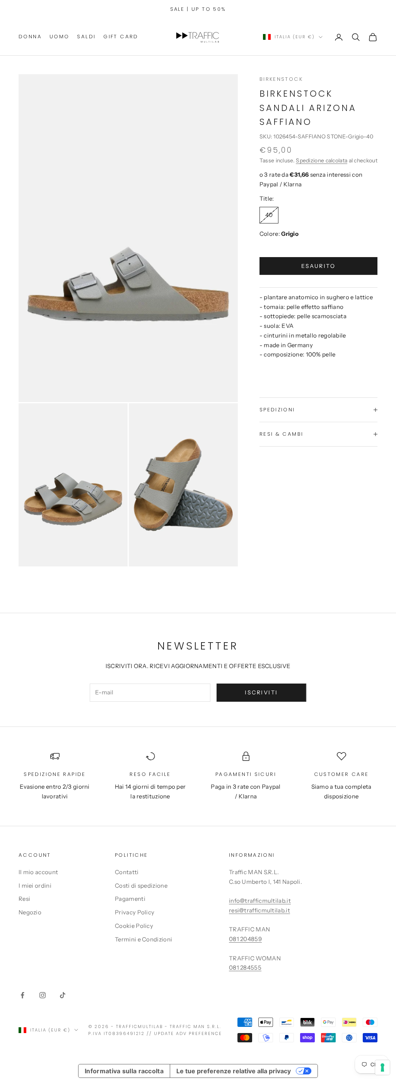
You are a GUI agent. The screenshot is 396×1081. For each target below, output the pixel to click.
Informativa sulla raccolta (124, 1071)
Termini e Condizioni (143, 939)
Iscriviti (261, 692)
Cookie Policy (134, 925)
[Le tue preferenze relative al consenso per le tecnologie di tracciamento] (382, 1067)
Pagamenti (130, 898)
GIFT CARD (120, 36)
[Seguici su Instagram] (42, 995)
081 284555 (245, 967)
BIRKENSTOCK (281, 79)
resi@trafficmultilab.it (259, 910)
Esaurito (318, 266)
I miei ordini (35, 885)
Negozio (30, 912)
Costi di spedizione (141, 885)
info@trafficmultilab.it (260, 900)
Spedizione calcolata (321, 160)
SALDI (86, 36)
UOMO (60, 36)
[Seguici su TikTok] (63, 995)
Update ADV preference (188, 1033)
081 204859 (245, 939)
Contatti (126, 872)
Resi (24, 898)
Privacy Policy (134, 912)
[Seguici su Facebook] (22, 995)
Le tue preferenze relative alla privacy (233, 1071)
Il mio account (38, 872)
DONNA (30, 36)
